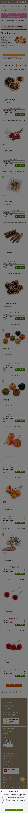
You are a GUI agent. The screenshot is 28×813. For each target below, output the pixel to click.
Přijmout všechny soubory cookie (14, 810)
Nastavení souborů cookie (14, 806)
